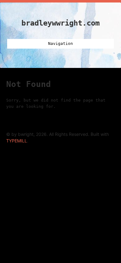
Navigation (60, 43)
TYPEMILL (16, 140)
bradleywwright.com (60, 23)
